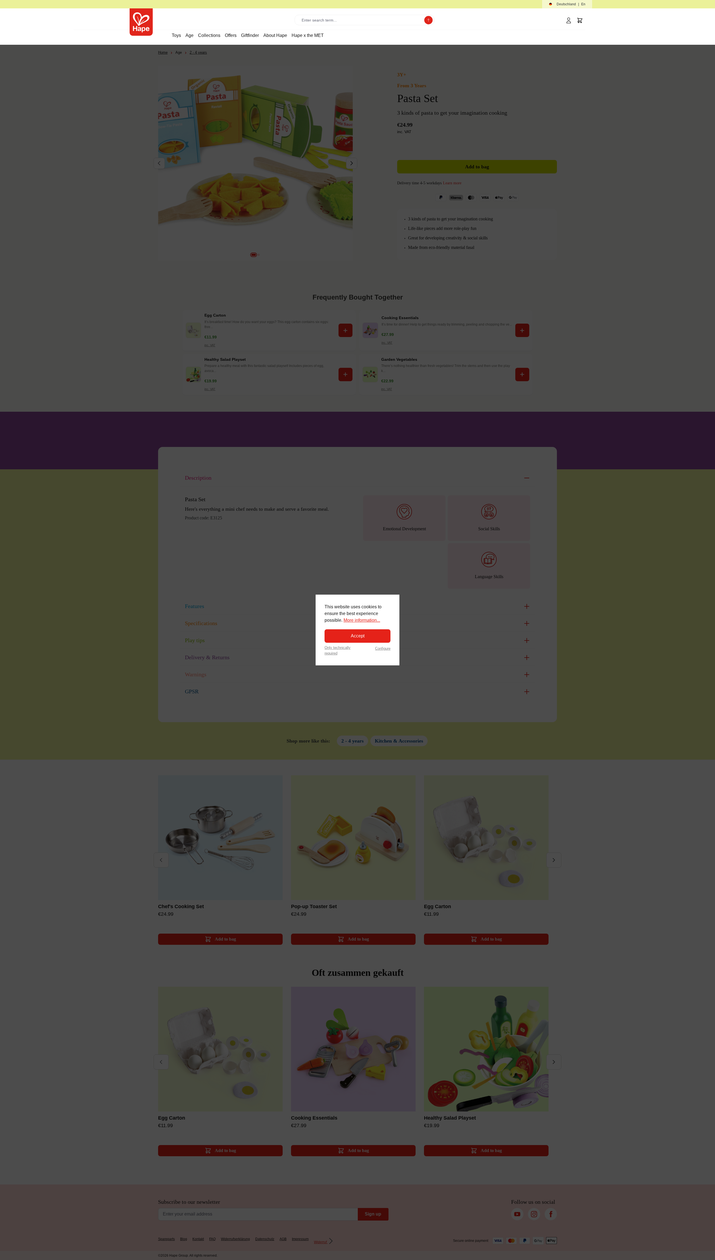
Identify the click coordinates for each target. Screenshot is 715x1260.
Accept (357, 635)
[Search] (428, 20)
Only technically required (338, 650)
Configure (382, 648)
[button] (567, 4)
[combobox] (360, 20)
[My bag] (579, 20)
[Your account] (568, 20)
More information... (362, 620)
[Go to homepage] (141, 22)
